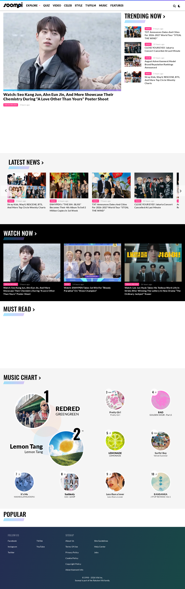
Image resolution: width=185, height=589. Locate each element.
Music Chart (20, 377)
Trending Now (143, 15)
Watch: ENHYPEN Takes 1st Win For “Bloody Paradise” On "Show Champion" (87, 289)
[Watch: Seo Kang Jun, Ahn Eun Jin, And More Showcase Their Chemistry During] (62, 52)
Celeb (68, 5)
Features (116, 5)
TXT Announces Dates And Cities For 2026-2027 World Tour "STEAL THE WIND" (163, 35)
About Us (69, 541)
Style (79, 5)
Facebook (12, 541)
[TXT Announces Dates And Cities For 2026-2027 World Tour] (111, 185)
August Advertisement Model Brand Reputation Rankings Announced (160, 64)
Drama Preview (10, 105)
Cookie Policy (71, 558)
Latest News (24, 161)
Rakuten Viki (98, 580)
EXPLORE (32, 5)
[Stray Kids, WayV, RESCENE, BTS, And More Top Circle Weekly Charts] (132, 77)
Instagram (12, 546)
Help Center (100, 546)
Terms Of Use (71, 546)
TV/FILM (90, 5)
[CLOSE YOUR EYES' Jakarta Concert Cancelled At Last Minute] (132, 47)
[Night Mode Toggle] (179, 6)
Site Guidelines (101, 541)
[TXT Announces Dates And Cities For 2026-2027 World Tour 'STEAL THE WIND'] (132, 32)
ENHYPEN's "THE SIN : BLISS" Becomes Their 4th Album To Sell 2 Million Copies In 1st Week (68, 207)
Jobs (96, 552)
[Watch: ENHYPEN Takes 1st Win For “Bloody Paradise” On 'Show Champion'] (92, 263)
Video (57, 5)
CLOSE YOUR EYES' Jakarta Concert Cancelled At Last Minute (162, 49)
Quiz (46, 5)
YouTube (41, 546)
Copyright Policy (73, 564)
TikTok (40, 541)
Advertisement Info (74, 569)
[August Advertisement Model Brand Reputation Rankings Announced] (132, 61)
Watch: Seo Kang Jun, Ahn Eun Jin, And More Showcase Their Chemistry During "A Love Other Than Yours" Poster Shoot (58, 96)
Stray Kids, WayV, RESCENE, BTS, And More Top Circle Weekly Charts (162, 80)
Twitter (11, 552)
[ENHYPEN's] (69, 185)
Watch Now (18, 232)
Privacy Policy (72, 552)
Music (103, 5)
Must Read (17, 308)
